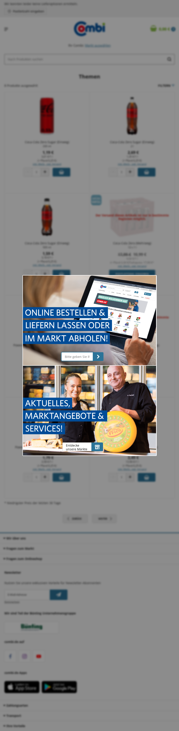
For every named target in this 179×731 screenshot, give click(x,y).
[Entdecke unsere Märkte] (97, 446)
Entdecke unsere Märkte (76, 447)
